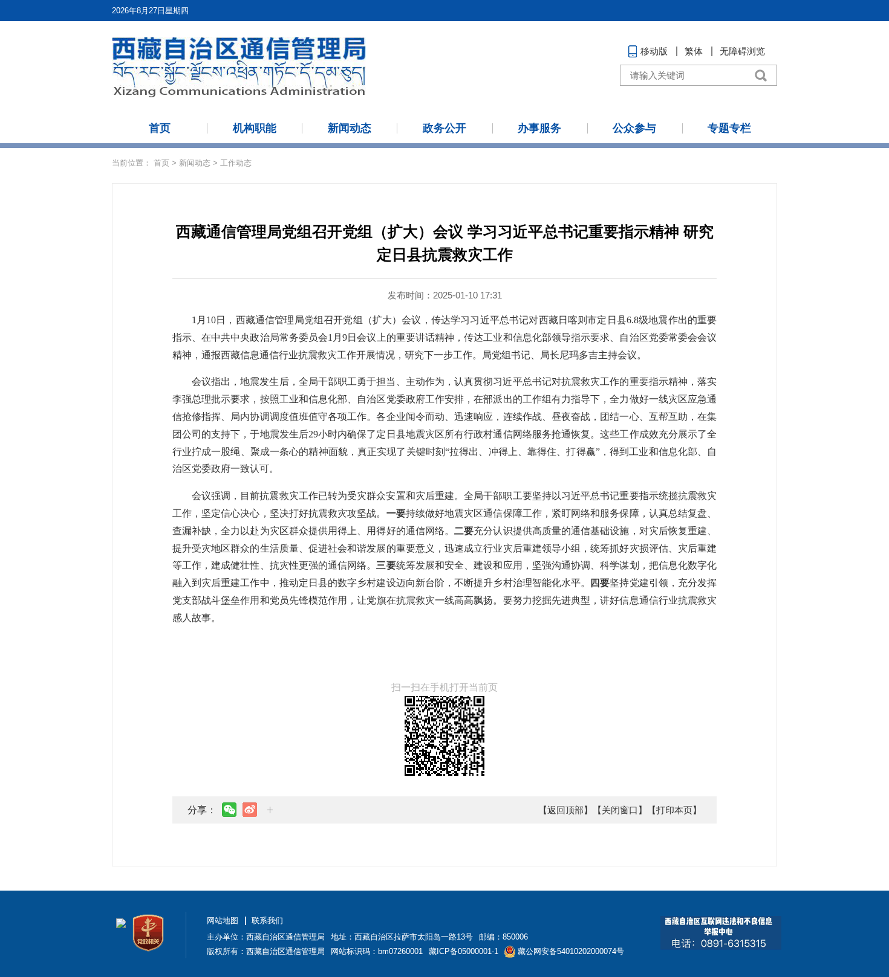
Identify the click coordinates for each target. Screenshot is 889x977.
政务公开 (444, 128)
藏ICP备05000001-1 (463, 951)
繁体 (694, 51)
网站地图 (222, 920)
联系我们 (267, 920)
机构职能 (254, 128)
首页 (160, 128)
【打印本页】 (674, 810)
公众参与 (634, 128)
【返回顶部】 (565, 810)
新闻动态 (349, 128)
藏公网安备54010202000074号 (571, 951)
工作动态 (236, 162)
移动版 (654, 51)
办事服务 (539, 128)
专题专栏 (729, 128)
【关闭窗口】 (620, 810)
